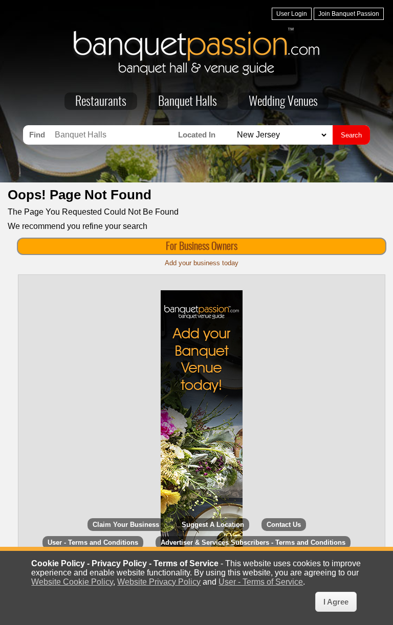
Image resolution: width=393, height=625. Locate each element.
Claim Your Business (126, 524)
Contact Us (284, 524)
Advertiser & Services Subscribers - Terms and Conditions (253, 542)
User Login (291, 13)
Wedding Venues (283, 102)
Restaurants (100, 102)
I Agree (335, 601)
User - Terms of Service (261, 581)
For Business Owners (201, 247)
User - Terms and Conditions (93, 542)
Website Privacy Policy (159, 581)
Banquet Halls (187, 102)
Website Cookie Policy (72, 581)
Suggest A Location (213, 524)
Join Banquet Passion (348, 13)
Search (351, 135)
